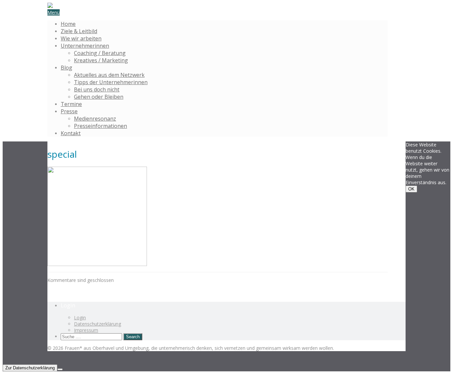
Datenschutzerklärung (97, 324)
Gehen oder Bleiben (98, 96)
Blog (66, 67)
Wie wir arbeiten (81, 38)
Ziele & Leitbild (79, 31)
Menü (53, 12)
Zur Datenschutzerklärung (30, 367)
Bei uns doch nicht (96, 89)
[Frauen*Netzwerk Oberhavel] (50, 6)
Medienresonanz (95, 118)
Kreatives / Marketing (101, 60)
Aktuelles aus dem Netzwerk (109, 75)
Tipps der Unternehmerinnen (111, 82)
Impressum (86, 330)
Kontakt (71, 133)
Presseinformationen (100, 126)
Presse (69, 111)
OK (411, 189)
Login (80, 317)
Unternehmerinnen (85, 45)
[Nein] (60, 369)
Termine (71, 104)
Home (68, 23)
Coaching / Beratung (100, 53)
